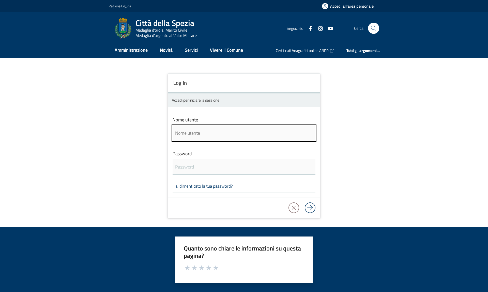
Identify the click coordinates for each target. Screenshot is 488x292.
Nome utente (185, 119)
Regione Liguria (120, 6)
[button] (374, 28)
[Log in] (310, 207)
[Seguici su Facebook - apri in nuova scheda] (308, 28)
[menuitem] (131, 50)
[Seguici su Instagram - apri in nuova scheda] (318, 28)
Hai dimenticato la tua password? (203, 186)
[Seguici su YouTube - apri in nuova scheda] (329, 28)
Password (182, 153)
